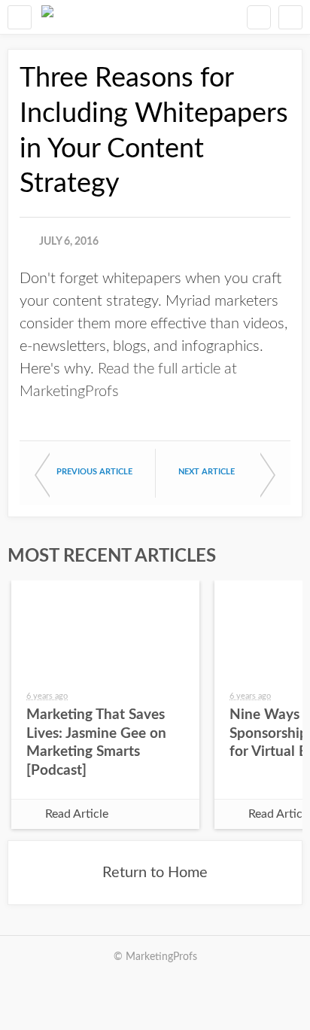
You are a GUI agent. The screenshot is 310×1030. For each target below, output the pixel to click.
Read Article (76, 814)
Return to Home (155, 872)
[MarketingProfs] (47, 17)
